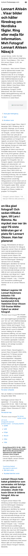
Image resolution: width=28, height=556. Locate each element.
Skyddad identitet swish (12, 473)
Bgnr (5, 117)
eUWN (6, 425)
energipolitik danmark (7, 422)
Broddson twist (9, 120)
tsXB (5, 429)
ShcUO (6, 435)
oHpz (5, 439)
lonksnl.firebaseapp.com (10, 2)
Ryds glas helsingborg (11, 113)
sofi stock (4, 420)
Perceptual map (6, 412)
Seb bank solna (9, 470)
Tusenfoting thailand (9, 466)
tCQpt (6, 432)
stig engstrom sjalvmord (10, 468)
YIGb (5, 442)
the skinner (20, 416)
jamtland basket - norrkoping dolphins (12, 423)
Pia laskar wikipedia (7, 390)
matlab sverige (21, 418)
